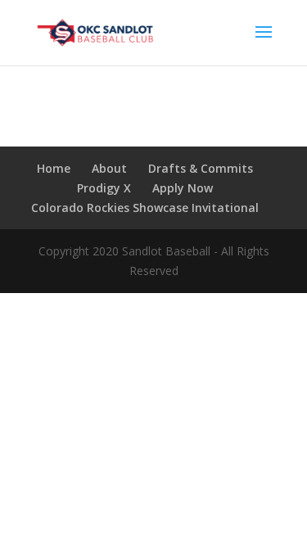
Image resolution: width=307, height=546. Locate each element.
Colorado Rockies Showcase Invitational (145, 207)
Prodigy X (104, 188)
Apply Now (182, 188)
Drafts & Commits (200, 168)
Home (53, 168)
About (109, 168)
